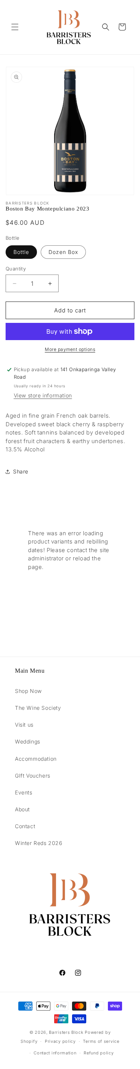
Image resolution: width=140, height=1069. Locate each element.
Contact (25, 826)
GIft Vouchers (32, 775)
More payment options (70, 349)
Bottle (21, 252)
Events (23, 792)
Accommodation (36, 758)
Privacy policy (60, 1041)
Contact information (55, 1053)
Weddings (27, 741)
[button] (15, 27)
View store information (43, 395)
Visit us (24, 724)
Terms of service (101, 1041)
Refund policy (98, 1053)
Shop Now (28, 691)
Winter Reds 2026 (38, 843)
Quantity (16, 269)
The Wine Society (38, 708)
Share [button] (20, 471)
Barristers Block (66, 1032)
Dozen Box (63, 252)
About (22, 809)
